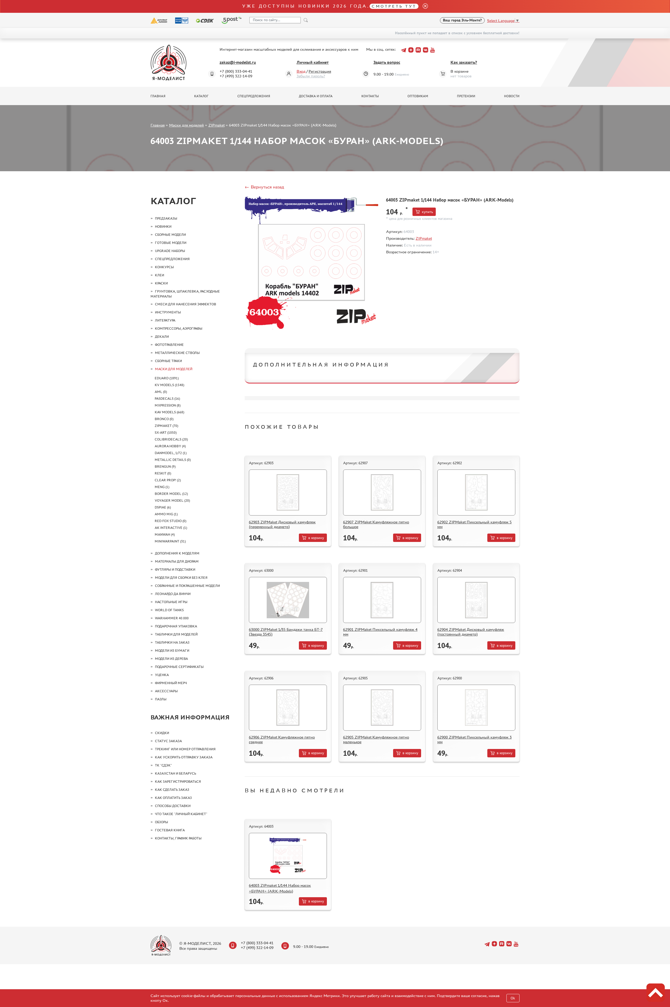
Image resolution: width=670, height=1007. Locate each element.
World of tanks (169, 610)
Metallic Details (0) (173, 460)
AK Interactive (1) (171, 528)
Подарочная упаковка (176, 626)
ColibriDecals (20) (171, 439)
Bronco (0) (164, 419)
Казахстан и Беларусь (175, 773)
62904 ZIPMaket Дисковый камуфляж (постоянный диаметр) (470, 631)
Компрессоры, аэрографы (178, 328)
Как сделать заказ (172, 790)
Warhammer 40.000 (172, 618)
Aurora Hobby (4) (170, 446)
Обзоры (161, 822)
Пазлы (160, 699)
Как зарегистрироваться (178, 781)
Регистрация (320, 71)
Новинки (163, 226)
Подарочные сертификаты (179, 667)
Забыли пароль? (311, 76)
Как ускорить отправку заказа (184, 757)
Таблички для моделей (176, 634)
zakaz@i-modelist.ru (238, 62)
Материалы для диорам (177, 561)
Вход (301, 71)
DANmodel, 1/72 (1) (171, 453)
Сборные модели (170, 235)
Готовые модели (170, 243)
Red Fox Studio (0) (170, 521)
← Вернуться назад (264, 187)
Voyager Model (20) (172, 500)
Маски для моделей (186, 125)
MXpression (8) (168, 405)
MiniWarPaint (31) (170, 541)
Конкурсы (164, 267)
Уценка (162, 675)
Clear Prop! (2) (168, 480)
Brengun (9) (165, 466)
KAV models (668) (169, 412)
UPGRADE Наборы (170, 251)
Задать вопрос (386, 62)
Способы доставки (173, 806)
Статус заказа (168, 741)
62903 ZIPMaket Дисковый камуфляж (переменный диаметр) (282, 524)
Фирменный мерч (171, 683)
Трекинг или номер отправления (185, 749)
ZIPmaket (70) (166, 426)
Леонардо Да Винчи (173, 594)
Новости (512, 96)
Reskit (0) (163, 473)
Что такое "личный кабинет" (181, 814)
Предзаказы (166, 218)
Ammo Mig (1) (166, 514)
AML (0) (161, 392)
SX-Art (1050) (166, 432)
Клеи (159, 275)
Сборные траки (168, 361)
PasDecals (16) (167, 398)
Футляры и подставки (175, 569)
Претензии (466, 96)
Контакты (370, 96)
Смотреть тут (394, 6)
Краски (161, 283)
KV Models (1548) (169, 385)
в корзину (316, 538)
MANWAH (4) (165, 534)
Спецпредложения (253, 96)
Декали (162, 337)
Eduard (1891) (167, 378)
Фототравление (169, 345)
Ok (513, 998)
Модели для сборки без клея (181, 578)
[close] (423, 6)
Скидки (162, 733)
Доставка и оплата (316, 96)
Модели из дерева (171, 659)
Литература (165, 320)
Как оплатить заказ (173, 798)
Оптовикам (417, 96)
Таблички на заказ (172, 642)
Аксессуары (166, 691)
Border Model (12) (171, 494)
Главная (157, 96)
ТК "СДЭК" (163, 765)
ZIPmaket (216, 125)
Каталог (201, 96)
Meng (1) (162, 487)
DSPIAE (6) (163, 507)
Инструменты (168, 312)
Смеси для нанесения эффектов (185, 304)
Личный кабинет (313, 62)
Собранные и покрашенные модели (187, 586)
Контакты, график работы (178, 838)
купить (427, 212)
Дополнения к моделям (177, 553)
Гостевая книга (170, 830)
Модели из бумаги (172, 651)
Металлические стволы (177, 353)
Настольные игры (171, 602)
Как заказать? (463, 62)
